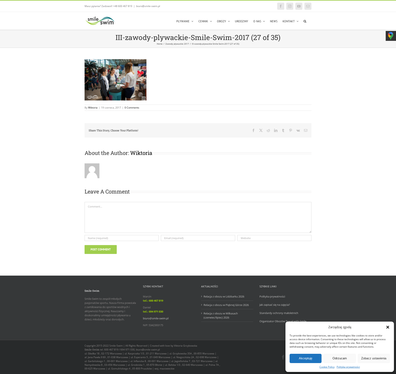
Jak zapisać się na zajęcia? (274, 305)
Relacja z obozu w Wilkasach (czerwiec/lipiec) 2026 (221, 315)
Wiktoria (93, 107)
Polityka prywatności (348, 367)
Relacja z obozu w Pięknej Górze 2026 (226, 305)
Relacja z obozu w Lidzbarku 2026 (224, 296)
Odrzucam (339, 358)
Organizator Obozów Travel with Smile (282, 321)
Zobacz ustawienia (373, 358)
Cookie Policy (327, 367)
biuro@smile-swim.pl (148, 6)
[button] (388, 327)
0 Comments (132, 107)
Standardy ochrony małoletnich (278, 313)
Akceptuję (305, 358)
